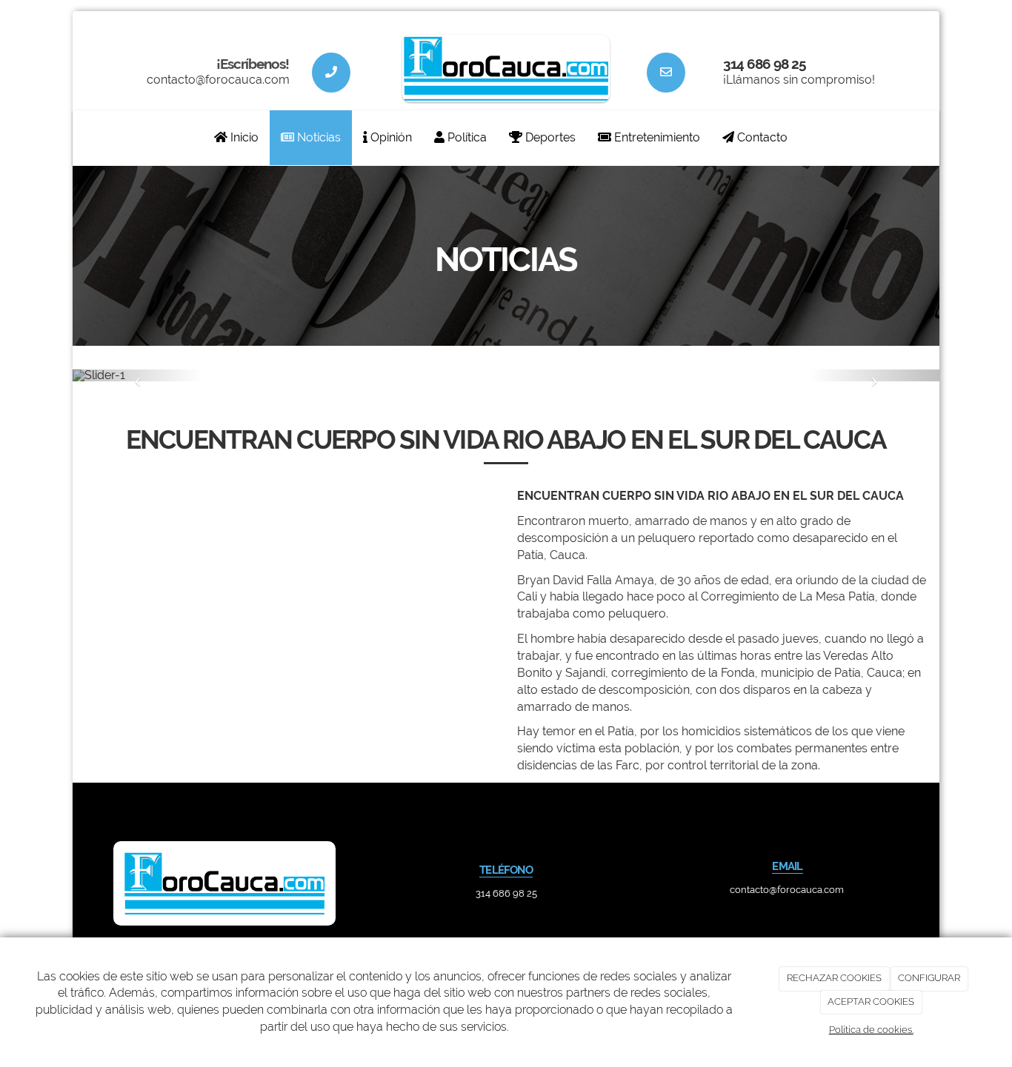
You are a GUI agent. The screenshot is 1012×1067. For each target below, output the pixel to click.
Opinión (389, 137)
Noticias (317, 137)
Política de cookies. (871, 1029)
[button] (138, 375)
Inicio (243, 137)
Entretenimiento (655, 137)
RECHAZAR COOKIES (834, 977)
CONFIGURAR (929, 977)
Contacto (761, 137)
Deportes (549, 137)
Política (466, 137)
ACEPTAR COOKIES (871, 1001)
